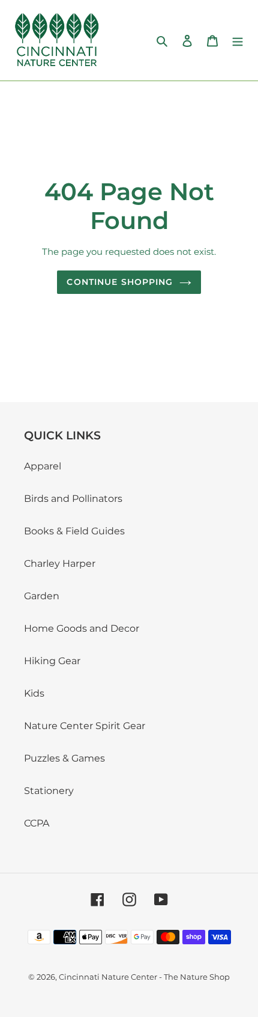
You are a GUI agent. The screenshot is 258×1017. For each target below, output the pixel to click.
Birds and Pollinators (73, 498)
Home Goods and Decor (81, 628)
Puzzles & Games (64, 758)
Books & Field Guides (74, 531)
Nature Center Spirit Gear (84, 725)
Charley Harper (59, 563)
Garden (41, 596)
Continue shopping (120, 281)
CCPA (36, 823)
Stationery (49, 790)
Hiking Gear (52, 661)
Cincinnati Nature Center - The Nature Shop (144, 977)
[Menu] (237, 40)
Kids (34, 693)
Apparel (42, 466)
